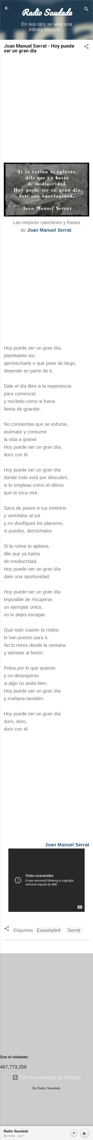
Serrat (73, 930)
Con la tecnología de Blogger (49, 1077)
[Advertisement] (46, 108)
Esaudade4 (49, 930)
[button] (86, 47)
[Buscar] (86, 9)
